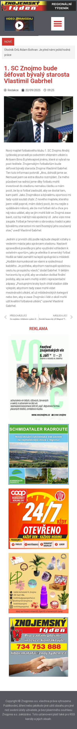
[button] (58, 24)
